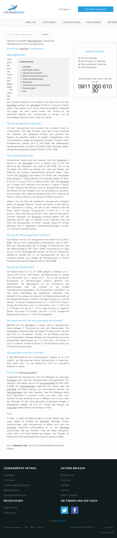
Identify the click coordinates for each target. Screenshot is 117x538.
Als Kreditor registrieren (95, 9)
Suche (45, 34)
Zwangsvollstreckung (15, 495)
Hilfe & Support (69, 495)
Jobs (26, 527)
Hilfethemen (49, 22)
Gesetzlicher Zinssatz (31, 69)
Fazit (24, 91)
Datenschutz (10, 507)
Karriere (65, 490)
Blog (32, 527)
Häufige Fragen (71, 22)
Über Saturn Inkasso (13, 527)
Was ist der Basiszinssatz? (33, 79)
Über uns (30, 22)
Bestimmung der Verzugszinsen (35, 76)
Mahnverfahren (12, 490)
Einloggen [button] (64, 9)
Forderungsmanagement (17, 485)
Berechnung (27, 82)
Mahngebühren (35, 40)
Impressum (10, 512)
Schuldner (11, 105)
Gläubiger (9, 475)
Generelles (27, 66)
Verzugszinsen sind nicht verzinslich (36, 85)
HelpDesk (24, 48)
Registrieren (94, 22)
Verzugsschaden (29, 88)
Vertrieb (112, 22)
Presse (39, 527)
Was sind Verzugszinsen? (33, 72)
